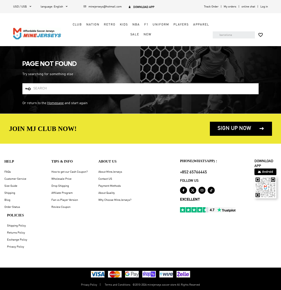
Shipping (9, 193)
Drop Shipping (60, 186)
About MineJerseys (110, 171)
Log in (264, 6)
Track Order (211, 6)
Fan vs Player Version (64, 200)
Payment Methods (109, 186)
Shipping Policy (16, 225)
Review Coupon (60, 207)
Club (77, 24)
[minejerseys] (37, 34)
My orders (230, 6)
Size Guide (10, 186)
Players (181, 24)
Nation (92, 24)
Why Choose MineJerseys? (114, 200)
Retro (109, 24)
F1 (146, 24)
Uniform (161, 24)
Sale (134, 34)
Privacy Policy (15, 246)
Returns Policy (16, 232)
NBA (136, 24)
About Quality (106, 193)
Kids (124, 24)
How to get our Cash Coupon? (69, 171)
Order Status (12, 207)
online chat (248, 6)
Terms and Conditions (117, 285)
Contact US (105, 179)
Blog (7, 200)
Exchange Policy (17, 239)
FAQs (7, 171)
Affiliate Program (62, 193)
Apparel (201, 24)
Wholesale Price (61, 179)
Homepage (55, 103)
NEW (147, 34)
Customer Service (15, 179)
